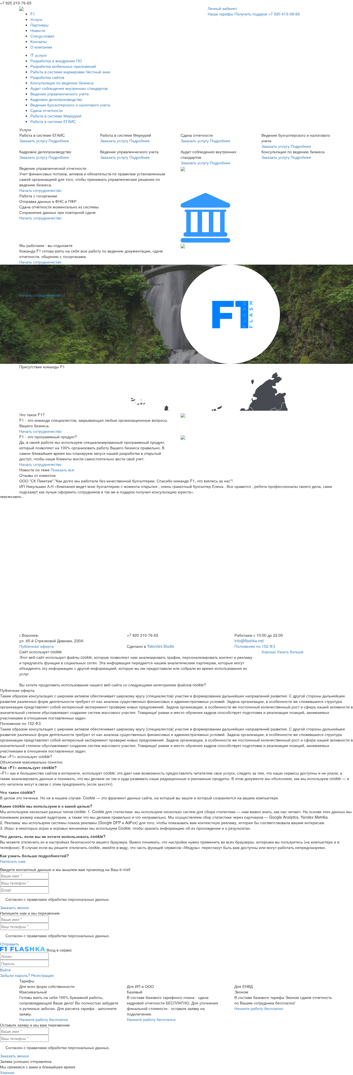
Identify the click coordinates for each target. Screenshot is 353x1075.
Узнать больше (290, 651)
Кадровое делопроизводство (56, 99)
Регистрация (42, 975)
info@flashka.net (249, 640)
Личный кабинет (222, 8)
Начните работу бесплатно (43, 1019)
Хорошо (268, 651)
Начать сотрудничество (40, 190)
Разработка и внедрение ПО (56, 60)
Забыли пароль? (15, 975)
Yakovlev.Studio (160, 646)
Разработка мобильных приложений (63, 66)
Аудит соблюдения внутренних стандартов (69, 88)
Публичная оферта (36, 646)
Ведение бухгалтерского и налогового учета (70, 105)
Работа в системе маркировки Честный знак (70, 71)
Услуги (36, 19)
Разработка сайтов (47, 77)
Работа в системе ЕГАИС (53, 121)
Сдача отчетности (46, 110)
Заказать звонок (14, 907)
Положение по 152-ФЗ (254, 646)
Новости (37, 30)
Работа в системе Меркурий (55, 116)
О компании (41, 47)
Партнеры (39, 25)
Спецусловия (42, 36)
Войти (5, 969)
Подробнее (59, 140)
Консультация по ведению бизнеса (61, 82)
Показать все (62, 469)
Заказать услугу (33, 140)
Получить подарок (250, 14)
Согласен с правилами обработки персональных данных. (58, 899)
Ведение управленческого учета (59, 93)
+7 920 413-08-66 (284, 14)
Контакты (38, 41)
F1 (32, 14)
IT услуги (38, 55)
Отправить (9, 944)
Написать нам (12, 861)
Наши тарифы (220, 14)
